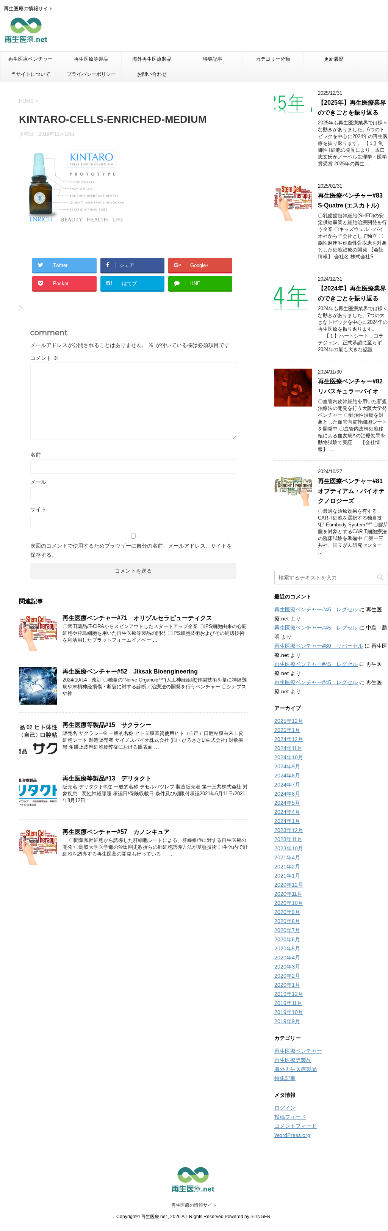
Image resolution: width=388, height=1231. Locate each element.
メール (38, 482)
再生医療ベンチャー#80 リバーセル (318, 646)
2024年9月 (287, 766)
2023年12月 (288, 830)
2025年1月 (287, 730)
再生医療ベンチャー (30, 59)
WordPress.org (292, 1135)
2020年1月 (287, 985)
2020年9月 (287, 912)
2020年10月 (288, 903)
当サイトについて (30, 74)
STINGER (260, 1216)
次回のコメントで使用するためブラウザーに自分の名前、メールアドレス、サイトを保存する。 (131, 550)
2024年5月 (287, 803)
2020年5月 (287, 948)
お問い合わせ (152, 74)
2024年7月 (287, 785)
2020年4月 (287, 958)
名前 (35, 455)
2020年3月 (287, 967)
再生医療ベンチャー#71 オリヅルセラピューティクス (137, 618)
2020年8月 (287, 921)
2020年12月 (288, 885)
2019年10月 (288, 1012)
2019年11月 (288, 1003)
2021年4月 (287, 857)
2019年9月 (287, 1021)
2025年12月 (288, 721)
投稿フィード (290, 1117)
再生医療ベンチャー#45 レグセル (316, 609)
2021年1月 (287, 876)
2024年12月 (288, 739)
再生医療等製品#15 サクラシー (107, 725)
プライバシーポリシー (91, 74)
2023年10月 (288, 848)
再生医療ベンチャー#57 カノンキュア (116, 832)
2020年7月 (287, 930)
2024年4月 (287, 812)
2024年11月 (288, 748)
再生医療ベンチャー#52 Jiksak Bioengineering (130, 671)
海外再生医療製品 (152, 59)
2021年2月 (287, 867)
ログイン (285, 1108)
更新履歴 (334, 59)
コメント (44, 358)
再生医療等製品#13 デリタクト (107, 778)
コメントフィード (295, 1126)
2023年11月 (288, 839)
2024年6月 (287, 794)
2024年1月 (287, 821)
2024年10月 (288, 757)
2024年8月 (287, 776)
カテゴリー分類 (273, 59)
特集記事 (212, 59)
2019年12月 (288, 994)
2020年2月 (287, 976)
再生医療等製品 (91, 59)
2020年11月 (288, 894)
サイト (38, 509)
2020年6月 (287, 939)
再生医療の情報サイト (194, 1205)
